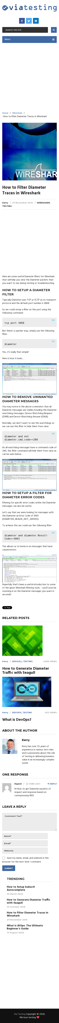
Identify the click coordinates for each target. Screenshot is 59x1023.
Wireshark (43, 202)
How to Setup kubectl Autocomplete (21, 889)
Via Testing (19, 1014)
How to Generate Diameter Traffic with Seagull (25, 671)
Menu (7, 39)
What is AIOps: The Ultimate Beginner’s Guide (25, 927)
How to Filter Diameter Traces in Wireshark (27, 914)
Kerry (5, 202)
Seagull (17, 661)
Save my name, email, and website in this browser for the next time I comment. (25, 860)
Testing (7, 206)
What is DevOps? (16, 720)
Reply (53, 784)
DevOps (16, 712)
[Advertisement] (29, 76)
